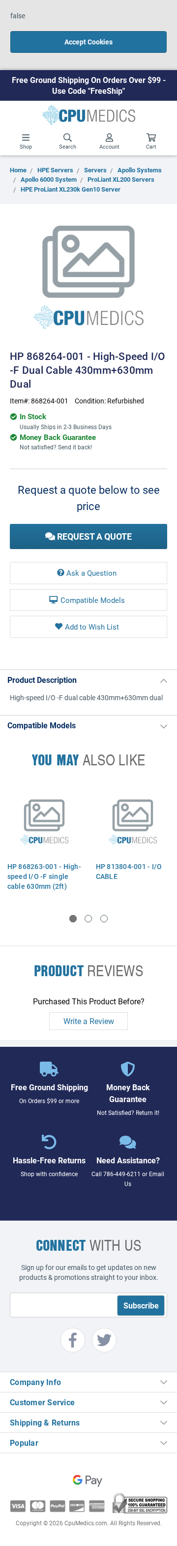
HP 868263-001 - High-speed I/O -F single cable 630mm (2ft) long (44, 881)
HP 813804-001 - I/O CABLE (129, 871)
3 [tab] (104, 918)
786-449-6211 (122, 1174)
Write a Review (88, 1021)
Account (109, 146)
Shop (26, 146)
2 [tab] (88, 918)
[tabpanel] (44, 840)
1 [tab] (73, 918)
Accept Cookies (88, 41)
